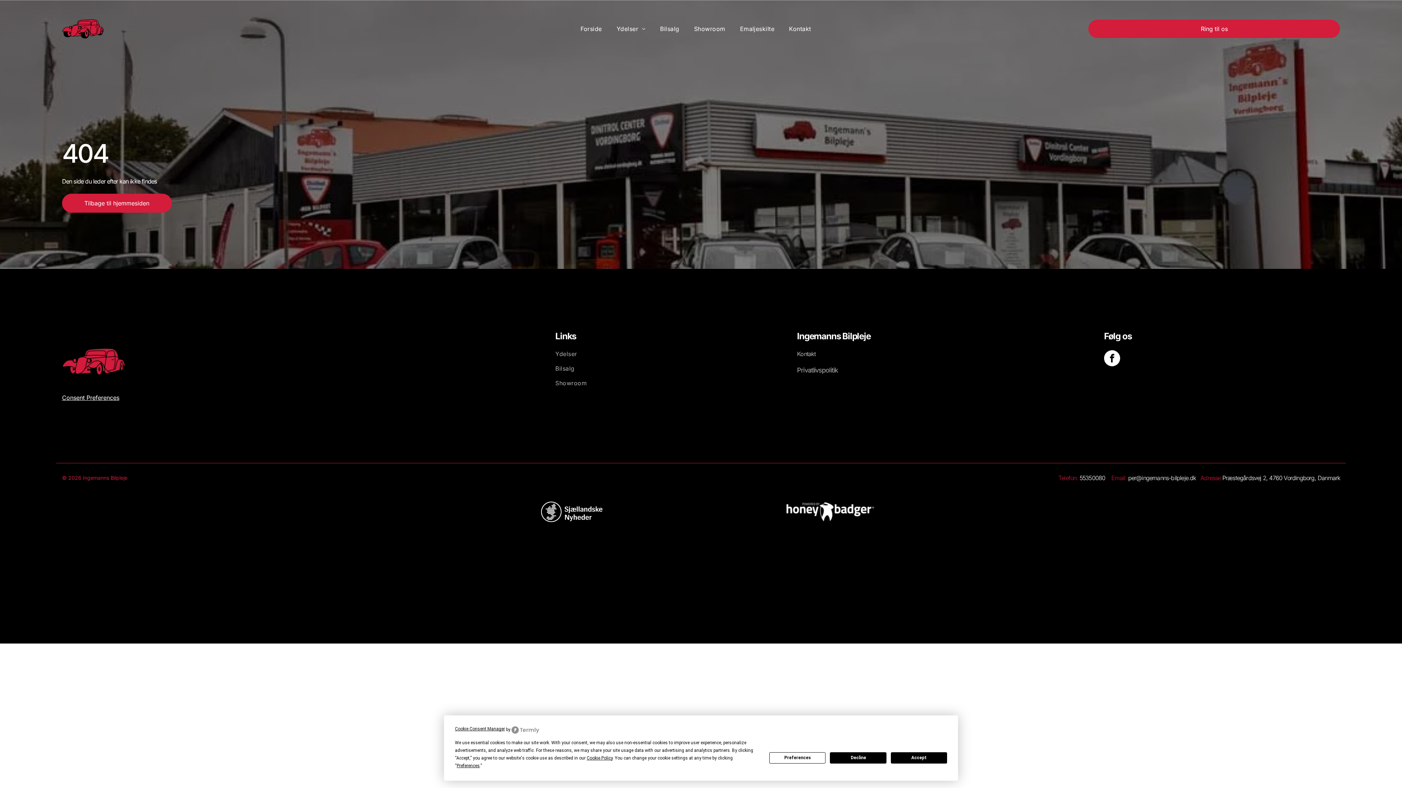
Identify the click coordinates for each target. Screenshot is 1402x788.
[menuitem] (591, 28)
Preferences (797, 757)
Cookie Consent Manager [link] (480, 728)
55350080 (1093, 478)
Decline (858, 757)
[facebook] (1112, 359)
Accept (919, 757)
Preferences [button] (468, 765)
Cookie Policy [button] (600, 758)
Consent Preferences (90, 397)
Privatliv (808, 370)
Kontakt (806, 354)
